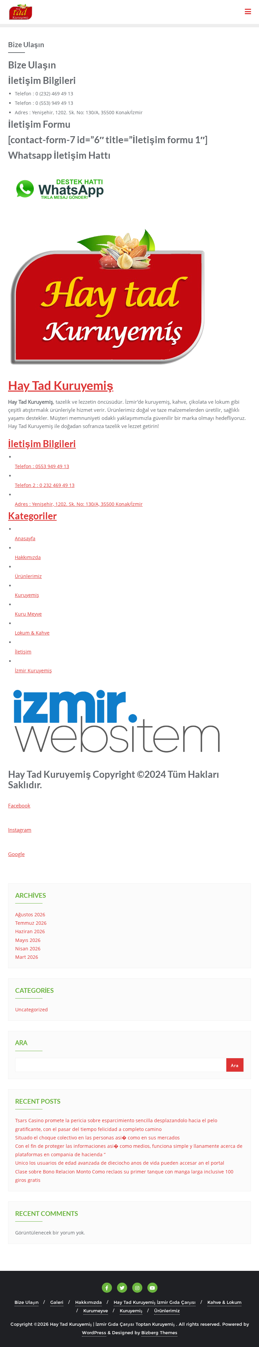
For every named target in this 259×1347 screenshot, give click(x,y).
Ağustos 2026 (30, 914)
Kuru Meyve (28, 614)
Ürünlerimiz (28, 576)
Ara (21, 1043)
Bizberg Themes (159, 1332)
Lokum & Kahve (32, 633)
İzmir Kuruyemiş (33, 670)
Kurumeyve (95, 1310)
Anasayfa (25, 538)
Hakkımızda (28, 557)
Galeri (56, 1302)
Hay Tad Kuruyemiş (60, 385)
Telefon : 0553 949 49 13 (42, 466)
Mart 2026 (26, 957)
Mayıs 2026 (27, 940)
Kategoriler (32, 515)
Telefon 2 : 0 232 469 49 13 (45, 485)
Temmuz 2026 (31, 923)
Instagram (19, 829)
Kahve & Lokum (224, 1302)
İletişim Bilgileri (42, 443)
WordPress (94, 1332)
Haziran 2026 (30, 931)
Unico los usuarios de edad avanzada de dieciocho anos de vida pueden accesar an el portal (119, 1163)
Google (16, 854)
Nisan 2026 (27, 948)
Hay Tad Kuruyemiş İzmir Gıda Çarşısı (155, 1302)
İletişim (23, 651)
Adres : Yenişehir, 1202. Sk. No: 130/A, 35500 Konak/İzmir (79, 504)
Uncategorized (31, 1009)
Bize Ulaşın (26, 1302)
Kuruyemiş (27, 595)
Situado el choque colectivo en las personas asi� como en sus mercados (97, 1137)
